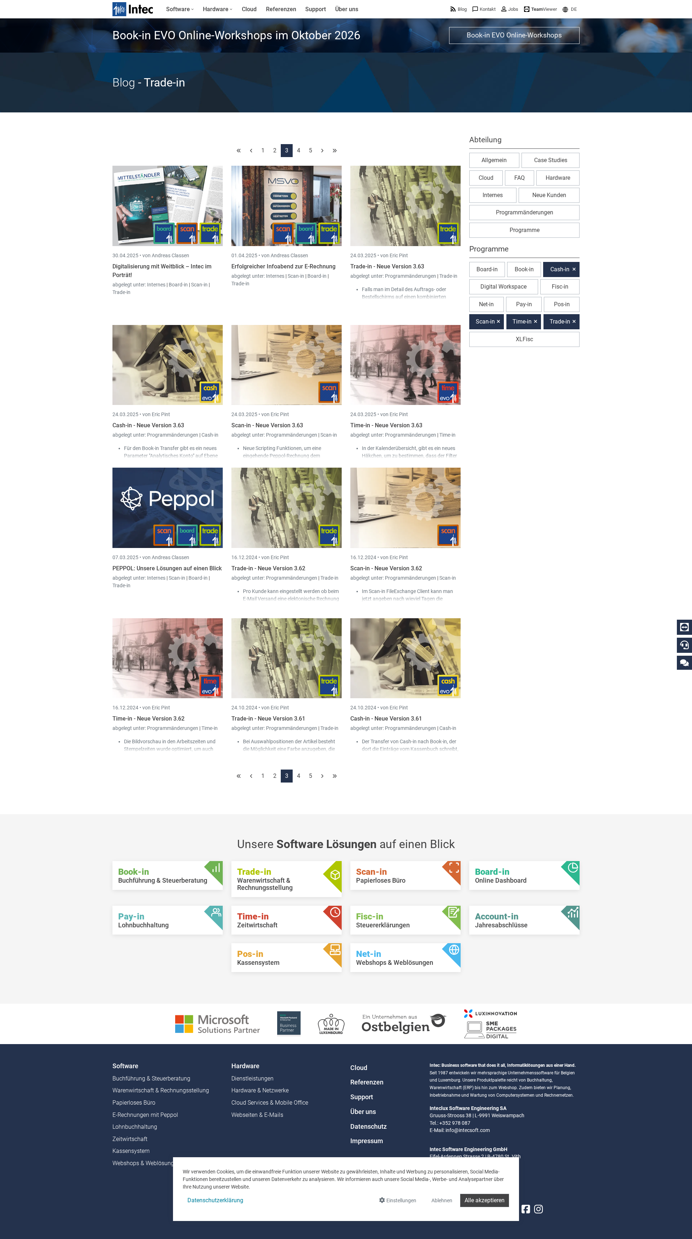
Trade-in (121, 292)
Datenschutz (368, 1126)
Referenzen (366, 1082)
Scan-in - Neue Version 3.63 (267, 425)
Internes (157, 285)
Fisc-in (560, 286)
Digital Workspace (503, 286)
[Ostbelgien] (404, 1023)
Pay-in (524, 304)
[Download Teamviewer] (684, 627)
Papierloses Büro (133, 1102)
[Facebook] (526, 1209)
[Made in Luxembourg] (331, 1023)
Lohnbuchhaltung (134, 1126)
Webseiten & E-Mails (257, 1114)
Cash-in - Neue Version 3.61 (386, 718)
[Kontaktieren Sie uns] (684, 662)
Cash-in (209, 435)
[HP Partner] (289, 1023)
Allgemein (494, 160)
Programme (525, 230)
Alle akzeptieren (485, 1200)
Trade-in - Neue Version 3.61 (268, 718)
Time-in (447, 435)
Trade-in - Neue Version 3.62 (268, 568)
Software (125, 1066)
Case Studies (550, 160)
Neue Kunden (549, 195)
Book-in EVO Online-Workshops (514, 35)
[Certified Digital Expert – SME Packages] (490, 1023)
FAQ (519, 177)
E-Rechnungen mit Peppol (145, 1114)
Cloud (486, 177)
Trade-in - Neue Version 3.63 (387, 266)
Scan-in (199, 285)
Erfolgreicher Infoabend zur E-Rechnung (283, 266)
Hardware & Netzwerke (260, 1090)
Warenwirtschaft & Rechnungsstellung (160, 1090)
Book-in (524, 269)
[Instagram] (538, 1209)
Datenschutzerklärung (215, 1200)
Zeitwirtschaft (129, 1139)
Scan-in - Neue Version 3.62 (386, 568)
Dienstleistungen (252, 1078)
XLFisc (524, 339)
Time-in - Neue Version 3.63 (386, 425)
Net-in (486, 304)
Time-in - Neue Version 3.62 (148, 718)
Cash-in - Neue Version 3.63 (148, 425)
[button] (570, 9)
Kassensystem (131, 1150)
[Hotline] (684, 644)
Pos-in (562, 304)
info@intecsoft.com (467, 1130)
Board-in (178, 285)
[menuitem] (180, 9)
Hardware (558, 177)
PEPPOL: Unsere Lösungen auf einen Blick (167, 568)
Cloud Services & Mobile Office (269, 1102)
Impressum (366, 1141)
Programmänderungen (411, 276)
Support (361, 1097)
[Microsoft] (217, 1023)
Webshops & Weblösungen (146, 1163)
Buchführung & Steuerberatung (151, 1078)
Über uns (363, 1111)
